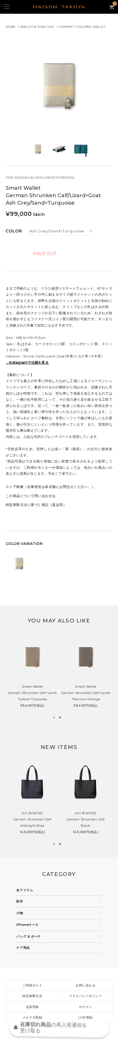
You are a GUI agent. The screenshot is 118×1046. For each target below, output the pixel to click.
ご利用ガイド (32, 985)
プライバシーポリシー (85, 996)
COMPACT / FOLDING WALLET (82, 27)
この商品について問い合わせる (31, 496)
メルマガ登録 (32, 1017)
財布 (19, 901)
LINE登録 (85, 1017)
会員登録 (32, 1007)
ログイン (85, 1007)
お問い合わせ (85, 985)
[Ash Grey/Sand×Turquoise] (60, 231)
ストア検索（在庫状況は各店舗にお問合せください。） (50, 487)
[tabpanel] (32, 672)
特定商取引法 (32, 996)
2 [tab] (60, 717)
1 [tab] (54, 717)
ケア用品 (23, 947)
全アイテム (24, 890)
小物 (19, 913)
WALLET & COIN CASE (37, 27)
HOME (11, 27)
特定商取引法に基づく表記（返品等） (36, 505)
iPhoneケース (27, 924)
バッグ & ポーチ (28, 936)
